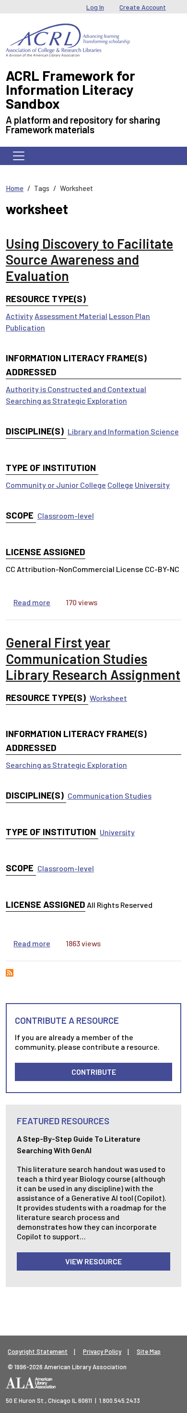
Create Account (142, 7)
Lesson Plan (129, 315)
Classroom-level (65, 515)
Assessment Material (71, 315)
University (152, 484)
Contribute (93, 1071)
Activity (19, 315)
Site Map (149, 1351)
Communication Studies (110, 795)
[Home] (68, 31)
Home (14, 188)
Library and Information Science (123, 431)
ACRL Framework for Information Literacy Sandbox (70, 89)
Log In (95, 7)
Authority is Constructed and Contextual (76, 389)
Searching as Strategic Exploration (66, 400)
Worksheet (108, 697)
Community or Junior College (56, 484)
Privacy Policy (102, 1351)
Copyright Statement (38, 1351)
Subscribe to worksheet (9, 973)
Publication (25, 327)
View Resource (93, 1261)
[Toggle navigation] (19, 156)
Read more (31, 602)
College (120, 484)
